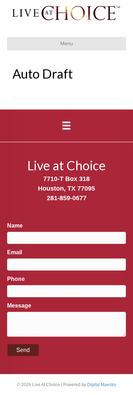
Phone (16, 279)
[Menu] (66, 125)
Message (19, 306)
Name (15, 226)
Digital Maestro (101, 384)
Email (14, 252)
